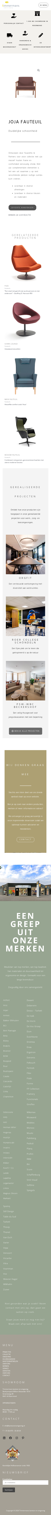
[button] (38, 70)
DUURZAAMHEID (9, 1359)
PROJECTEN (7, 1352)
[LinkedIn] (4, 1438)
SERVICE (6, 1368)
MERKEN (6, 1366)
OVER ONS (6, 1364)
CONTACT (6, 1375)
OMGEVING (7, 1357)
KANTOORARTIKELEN (10, 1361)
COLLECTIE (7, 1354)
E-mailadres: (7, 1479)
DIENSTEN (6, 1371)
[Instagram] (16, 1438)
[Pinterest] (23, 1438)
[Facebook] (10, 1438)
